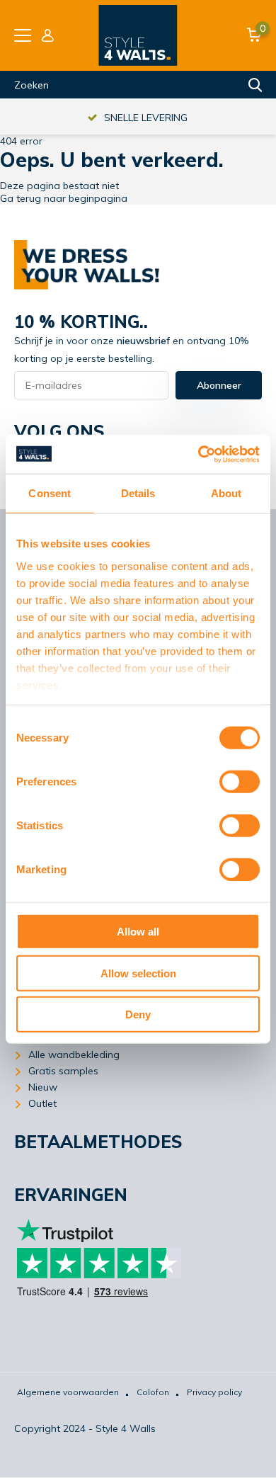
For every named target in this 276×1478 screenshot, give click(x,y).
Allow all (138, 932)
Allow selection (138, 973)
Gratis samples (63, 1070)
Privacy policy (214, 1392)
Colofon (153, 1392)
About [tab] (226, 493)
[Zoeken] (255, 85)
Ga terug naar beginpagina (63, 198)
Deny (138, 1014)
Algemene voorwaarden (68, 1392)
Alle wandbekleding (74, 1054)
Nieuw (42, 1087)
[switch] (239, 782)
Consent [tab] (49, 493)
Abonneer (219, 385)
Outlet (42, 1103)
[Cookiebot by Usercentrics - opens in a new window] (198, 454)
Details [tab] (138, 493)
